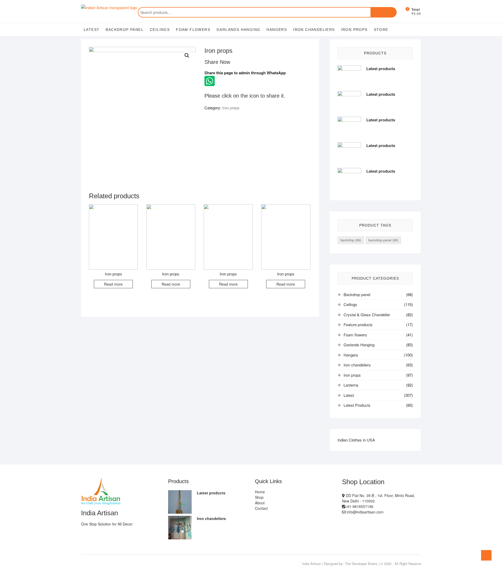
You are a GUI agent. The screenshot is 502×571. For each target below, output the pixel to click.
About (260, 502)
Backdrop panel (125, 29)
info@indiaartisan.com (365, 512)
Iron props (354, 29)
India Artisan (311, 563)
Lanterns (351, 385)
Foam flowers (193, 29)
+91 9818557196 (359, 506)
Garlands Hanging (238, 29)
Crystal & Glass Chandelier (367, 314)
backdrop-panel (383, 240)
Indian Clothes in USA (356, 440)
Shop (259, 497)
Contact (261, 508)
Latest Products (357, 405)
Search (383, 12)
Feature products (358, 324)
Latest (91, 29)
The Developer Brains (361, 563)
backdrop (350, 240)
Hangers (276, 29)
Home (260, 491)
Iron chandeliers (314, 29)
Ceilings (160, 29)
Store (381, 29)
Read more (113, 284)
